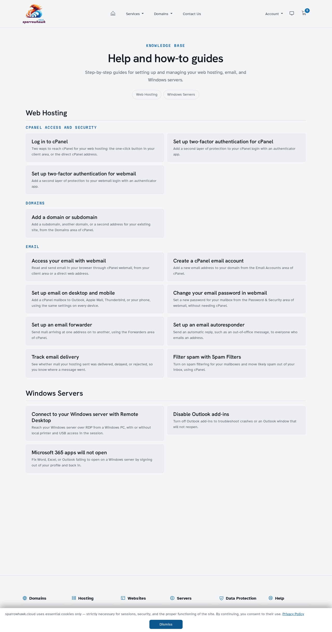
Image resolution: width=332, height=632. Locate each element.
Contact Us (192, 14)
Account (272, 14)
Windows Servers (181, 94)
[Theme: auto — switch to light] (292, 13)
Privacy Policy (293, 614)
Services (133, 14)
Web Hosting (146, 94)
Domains (161, 14)
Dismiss (166, 624)
